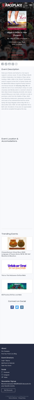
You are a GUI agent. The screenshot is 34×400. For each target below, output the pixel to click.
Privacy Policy (22, 398)
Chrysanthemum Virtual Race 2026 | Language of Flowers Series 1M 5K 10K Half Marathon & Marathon (16, 254)
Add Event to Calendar (8, 363)
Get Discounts (8, 390)
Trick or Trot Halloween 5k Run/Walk (14, 275)
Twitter (6, 377)
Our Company (5, 351)
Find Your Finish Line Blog (9, 354)
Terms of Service (13, 398)
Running (17, 48)
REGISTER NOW (17, 55)
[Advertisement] (17, 124)
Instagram (6, 375)
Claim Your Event (6, 365)
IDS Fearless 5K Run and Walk (12, 295)
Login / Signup (5, 360)
